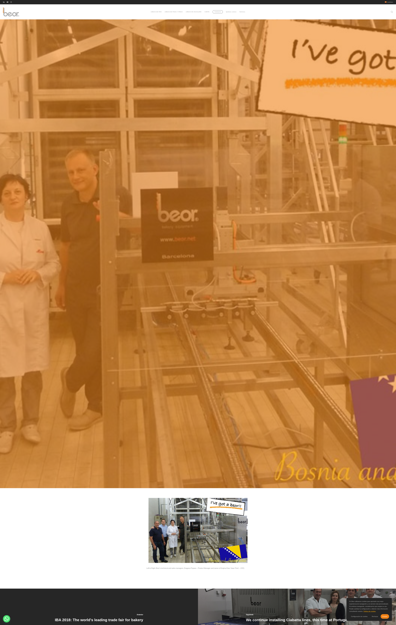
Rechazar (375, 616)
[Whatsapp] (6, 618)
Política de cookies (370, 611)
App (198, 267)
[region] (369, 609)
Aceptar (384, 616)
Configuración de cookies (359, 616)
